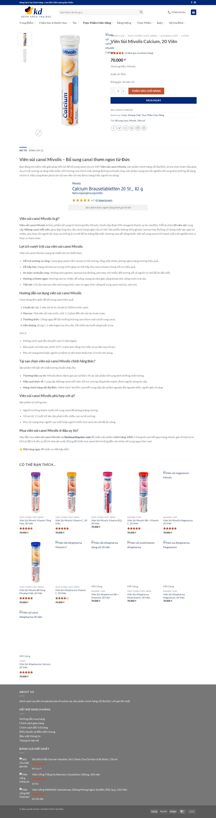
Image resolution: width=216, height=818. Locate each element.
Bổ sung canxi (121, 120)
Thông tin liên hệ (29, 740)
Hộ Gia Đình (176, 22)
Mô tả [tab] (23, 150)
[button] (193, 12)
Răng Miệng (124, 22)
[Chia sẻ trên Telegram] (144, 128)
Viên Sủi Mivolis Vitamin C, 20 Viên (71, 522)
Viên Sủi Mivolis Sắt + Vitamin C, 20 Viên (143, 522)
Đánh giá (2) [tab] (36, 150)
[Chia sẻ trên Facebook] (113, 128)
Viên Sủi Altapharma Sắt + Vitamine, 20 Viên (105, 596)
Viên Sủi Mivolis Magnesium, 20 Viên (178, 522)
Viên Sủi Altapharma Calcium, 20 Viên (35, 666)
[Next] (47, 131)
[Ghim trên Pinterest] (132, 128)
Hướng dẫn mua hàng (32, 718)
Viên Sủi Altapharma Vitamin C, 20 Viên (70, 592)
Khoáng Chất (169, 35)
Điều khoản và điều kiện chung (37, 731)
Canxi (185, 35)
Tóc (75, 22)
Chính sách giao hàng (31, 723)
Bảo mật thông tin (29, 736)
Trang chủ (117, 35)
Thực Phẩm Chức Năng (97, 22)
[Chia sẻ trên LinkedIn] (138, 128)
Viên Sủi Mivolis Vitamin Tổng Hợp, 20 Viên (35, 522)
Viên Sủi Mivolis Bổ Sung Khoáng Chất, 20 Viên (32, 592)
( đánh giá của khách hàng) (139, 53)
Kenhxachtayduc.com (77, 437)
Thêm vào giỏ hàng (146, 90)
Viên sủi (141, 120)
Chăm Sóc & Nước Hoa (53, 22)
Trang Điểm (26, 22)
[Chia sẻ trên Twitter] (120, 128)
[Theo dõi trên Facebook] (192, 2)
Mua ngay (153, 100)
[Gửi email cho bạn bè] (126, 128)
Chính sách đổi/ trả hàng (33, 727)
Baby (160, 22)
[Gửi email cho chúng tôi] (195, 2)
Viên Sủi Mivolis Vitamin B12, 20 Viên (106, 522)
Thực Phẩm (144, 22)
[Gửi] (141, 12)
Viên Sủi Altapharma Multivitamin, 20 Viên (138, 596)
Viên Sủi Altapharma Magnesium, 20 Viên (174, 596)
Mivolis (132, 120)
